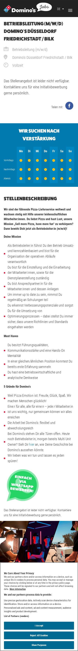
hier (31, 444)
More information (18, 589)
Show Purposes (39, 645)
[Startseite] (28, 7)
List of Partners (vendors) (16, 616)
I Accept (39, 625)
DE (58, 9)
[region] (39, 606)
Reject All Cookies (39, 635)
